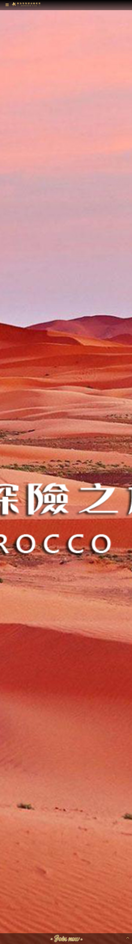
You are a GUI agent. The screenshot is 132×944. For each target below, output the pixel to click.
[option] (66, 472)
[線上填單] (66, 939)
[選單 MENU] (7, 5)
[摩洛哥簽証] (26, 4)
